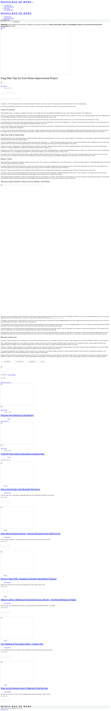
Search (16, 21)
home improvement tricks (57, 318)
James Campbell (4, 86)
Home (2, 27)
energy (48, 142)
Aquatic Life (7, 5)
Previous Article (6, 382)
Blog (4, 27)
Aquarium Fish (8, 10)
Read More (4, 497)
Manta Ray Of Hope (16, 2)
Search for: (3, 19)
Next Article (5, 421)
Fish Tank (7, 8)
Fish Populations (9, 6)
